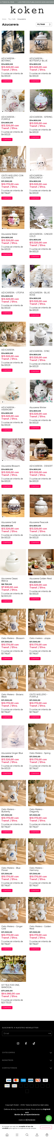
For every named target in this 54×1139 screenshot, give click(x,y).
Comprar (7, 81)
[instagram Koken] (18, 1043)
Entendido (46, 1127)
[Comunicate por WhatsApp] (49, 1118)
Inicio (4, 19)
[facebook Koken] (26, 1043)
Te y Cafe (11, 19)
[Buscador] (27, 1135)
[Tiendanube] (27, 1120)
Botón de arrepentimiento (27, 1114)
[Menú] (17, 1135)
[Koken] (7, 1135)
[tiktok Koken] (34, 1043)
